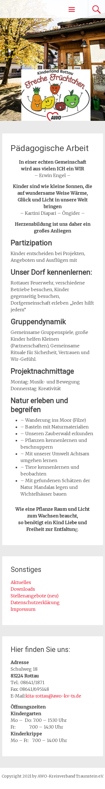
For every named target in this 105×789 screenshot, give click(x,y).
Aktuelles (21, 582)
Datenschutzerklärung (35, 602)
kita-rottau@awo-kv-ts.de (53, 696)
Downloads (23, 589)
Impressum (23, 609)
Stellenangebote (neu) (35, 596)
